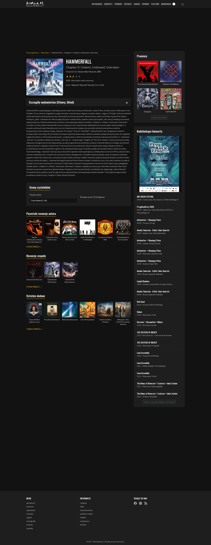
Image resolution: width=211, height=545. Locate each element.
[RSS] (145, 503)
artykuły (29, 525)
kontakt (83, 525)
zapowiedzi (30, 510)
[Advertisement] (105, 28)
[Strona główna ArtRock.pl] (35, 4)
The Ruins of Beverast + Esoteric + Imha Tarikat (157, 383)
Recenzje (128, 4)
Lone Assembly (143, 352)
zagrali (28, 517)
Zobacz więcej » (34, 329)
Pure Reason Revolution (148, 84)
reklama (83, 517)
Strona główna (32, 52)
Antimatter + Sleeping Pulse (149, 219)
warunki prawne (86, 510)
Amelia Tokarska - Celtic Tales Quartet (153, 230)
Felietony (155, 4)
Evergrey (147, 112)
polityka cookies (86, 514)
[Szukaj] (182, 4)
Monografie (166, 4)
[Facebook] (135, 503)
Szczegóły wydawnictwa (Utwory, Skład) (51, 102)
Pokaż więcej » (33, 247)
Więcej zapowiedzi (159, 117)
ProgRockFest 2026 (145, 206)
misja (82, 507)
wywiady (29, 528)
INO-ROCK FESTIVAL (145, 196)
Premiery (118, 4)
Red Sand (141, 301)
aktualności (30, 503)
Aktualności (97, 4)
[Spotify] (140, 503)
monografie (30, 521)
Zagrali (137, 4)
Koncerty (108, 4)
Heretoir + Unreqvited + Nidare (150, 322)
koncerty (29, 507)
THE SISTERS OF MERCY (147, 332)
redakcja (83, 503)
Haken (139, 311)
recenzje (29, 514)
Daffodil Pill (171, 112)
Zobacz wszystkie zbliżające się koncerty (159, 402)
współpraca (84, 521)
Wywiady (145, 4)
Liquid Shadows (143, 281)
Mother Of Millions (171, 84)
